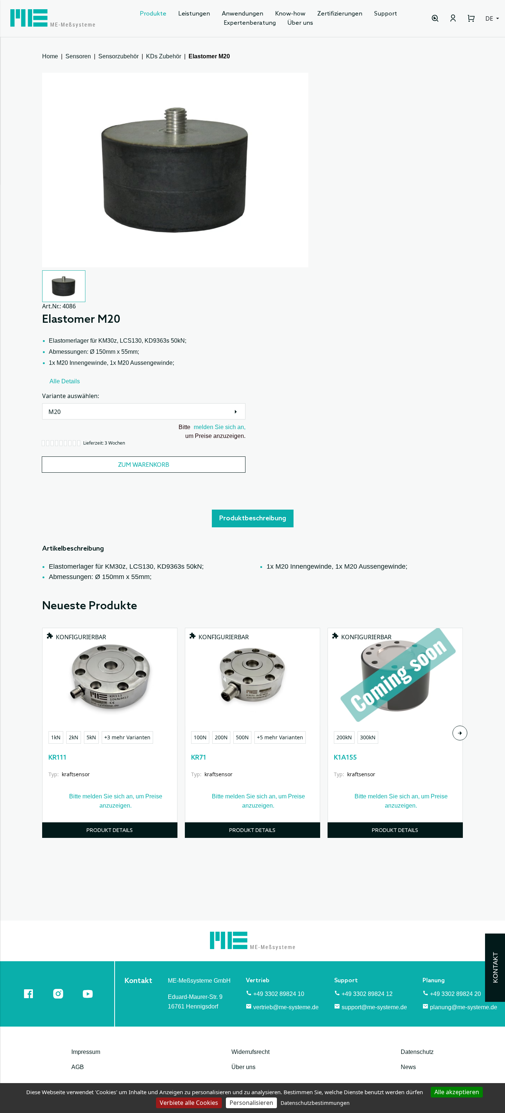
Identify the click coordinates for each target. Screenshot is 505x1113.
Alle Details (65, 381)
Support (385, 13)
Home (50, 56)
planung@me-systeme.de (463, 1007)
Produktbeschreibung (252, 518)
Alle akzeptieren (456, 1092)
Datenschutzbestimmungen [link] (315, 1102)
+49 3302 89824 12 (367, 994)
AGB (77, 1067)
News (408, 1067)
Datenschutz (417, 1052)
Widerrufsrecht (250, 1052)
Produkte (153, 13)
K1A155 (345, 758)
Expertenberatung (250, 23)
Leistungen (194, 13)
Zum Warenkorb (143, 465)
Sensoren (78, 56)
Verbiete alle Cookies (189, 1103)
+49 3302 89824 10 (278, 994)
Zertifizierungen (339, 13)
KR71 (198, 758)
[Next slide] (460, 733)
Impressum (85, 1052)
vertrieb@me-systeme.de (286, 1007)
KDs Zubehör (163, 56)
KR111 (57, 758)
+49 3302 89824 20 (455, 994)
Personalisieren (251, 1103)
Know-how (290, 13)
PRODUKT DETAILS (110, 831)
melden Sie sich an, (219, 427)
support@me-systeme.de (374, 1007)
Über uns (300, 23)
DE (490, 18)
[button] (63, 286)
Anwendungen (242, 13)
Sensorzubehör (118, 56)
